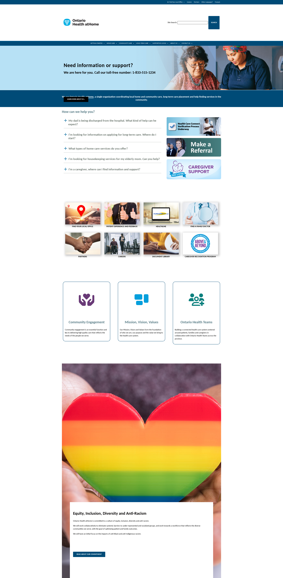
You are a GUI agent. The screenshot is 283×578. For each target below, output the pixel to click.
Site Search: (172, 23)
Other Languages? (207, 2)
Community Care (125, 43)
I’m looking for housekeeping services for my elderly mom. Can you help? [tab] (114, 159)
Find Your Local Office (176, 2)
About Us (173, 43)
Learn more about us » (76, 99)
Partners (196, 2)
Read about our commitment (89, 554)
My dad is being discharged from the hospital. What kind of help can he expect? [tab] (112, 122)
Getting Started (96, 43)
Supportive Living (159, 43)
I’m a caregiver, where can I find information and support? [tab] (104, 169)
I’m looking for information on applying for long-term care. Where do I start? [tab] (112, 136)
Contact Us (186, 43)
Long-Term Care (142, 43)
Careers (189, 2)
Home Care (111, 43)
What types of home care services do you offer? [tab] (98, 148)
